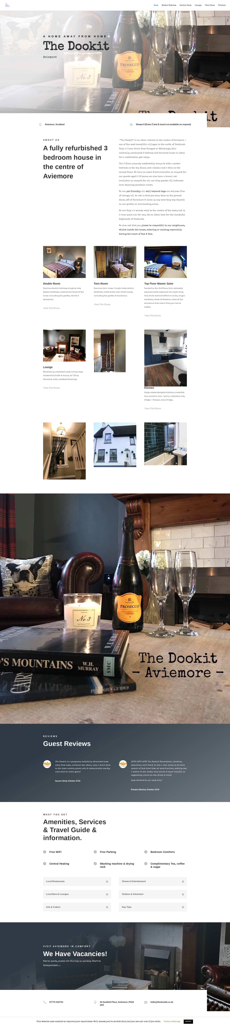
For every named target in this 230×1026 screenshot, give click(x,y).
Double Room (185, 5)
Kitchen (222, 5)
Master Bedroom (169, 5)
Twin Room (210, 5)
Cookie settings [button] (172, 1022)
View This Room (51, 308)
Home (156, 5)
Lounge (198, 5)
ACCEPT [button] (188, 1022)
